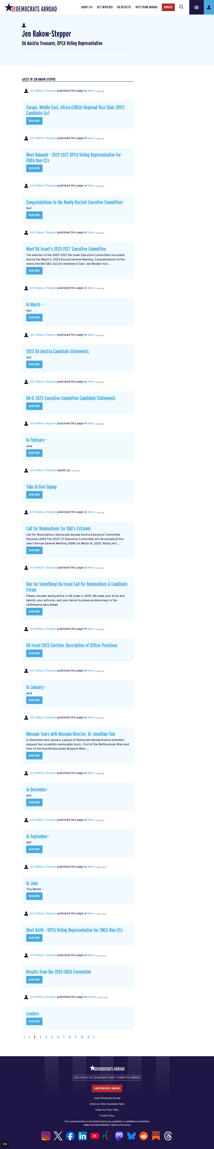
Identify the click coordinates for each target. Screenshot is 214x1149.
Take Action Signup (41, 487)
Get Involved (105, 7)
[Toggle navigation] (196, 7)
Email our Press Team (107, 1110)
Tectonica (125, 1125)
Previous (24, 1037)
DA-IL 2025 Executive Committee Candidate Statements (71, 398)
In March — (34, 305)
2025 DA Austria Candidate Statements (57, 351)
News (91, 91)
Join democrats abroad (107, 1088)
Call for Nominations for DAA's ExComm (58, 529)
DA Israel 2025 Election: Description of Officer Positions (71, 645)
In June (32, 883)
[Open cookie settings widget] (4, 1144)
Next (93, 1037)
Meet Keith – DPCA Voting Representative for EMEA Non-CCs (74, 930)
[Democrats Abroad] (30, 7)
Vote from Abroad (147, 7)
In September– (37, 836)
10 (82, 1037)
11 (88, 1037)
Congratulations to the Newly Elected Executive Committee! (74, 202)
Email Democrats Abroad (107, 1098)
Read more (34, 120)
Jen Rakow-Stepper (43, 91)
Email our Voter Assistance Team (107, 1104)
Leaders (32, 1014)
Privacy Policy (107, 1115)
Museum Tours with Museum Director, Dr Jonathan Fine (70, 734)
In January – (36, 687)
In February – (36, 440)
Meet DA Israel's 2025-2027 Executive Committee (66, 249)
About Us (87, 7)
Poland (92, 997)
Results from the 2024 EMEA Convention (58, 972)
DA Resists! (124, 7)
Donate (168, 7)
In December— (37, 790)
